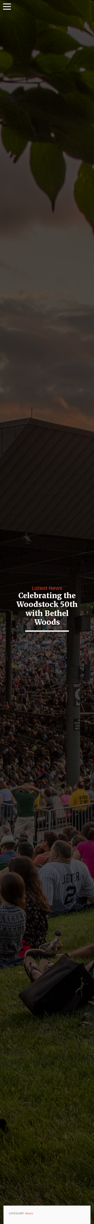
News (29, 1213)
